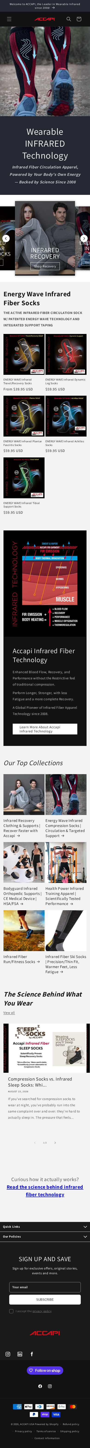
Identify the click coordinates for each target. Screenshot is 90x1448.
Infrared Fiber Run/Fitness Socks (19, 959)
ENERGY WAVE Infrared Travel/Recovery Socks (17, 381)
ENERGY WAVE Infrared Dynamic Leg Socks (65, 381)
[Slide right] (55, 1143)
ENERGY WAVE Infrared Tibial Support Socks (21, 504)
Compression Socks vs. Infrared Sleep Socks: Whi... (40, 1082)
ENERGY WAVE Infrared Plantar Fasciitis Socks (22, 443)
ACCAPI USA (27, 1424)
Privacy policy (23, 1431)
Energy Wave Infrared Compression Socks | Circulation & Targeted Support (65, 828)
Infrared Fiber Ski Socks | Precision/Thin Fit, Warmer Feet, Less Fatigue (65, 964)
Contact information (47, 1438)
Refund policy (71, 1424)
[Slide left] (35, 1143)
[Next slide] (84, 238)
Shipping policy (69, 1431)
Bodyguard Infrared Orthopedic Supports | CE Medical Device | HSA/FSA (22, 896)
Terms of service (46, 1431)
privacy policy (42, 1311)
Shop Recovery (45, 266)
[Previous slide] (6, 238)
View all (9, 1013)
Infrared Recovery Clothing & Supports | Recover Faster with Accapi (21, 828)
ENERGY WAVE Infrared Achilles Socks (64, 443)
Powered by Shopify (47, 1424)
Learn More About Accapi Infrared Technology (40, 729)
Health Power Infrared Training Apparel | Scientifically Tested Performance (64, 896)
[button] (9, 19)
